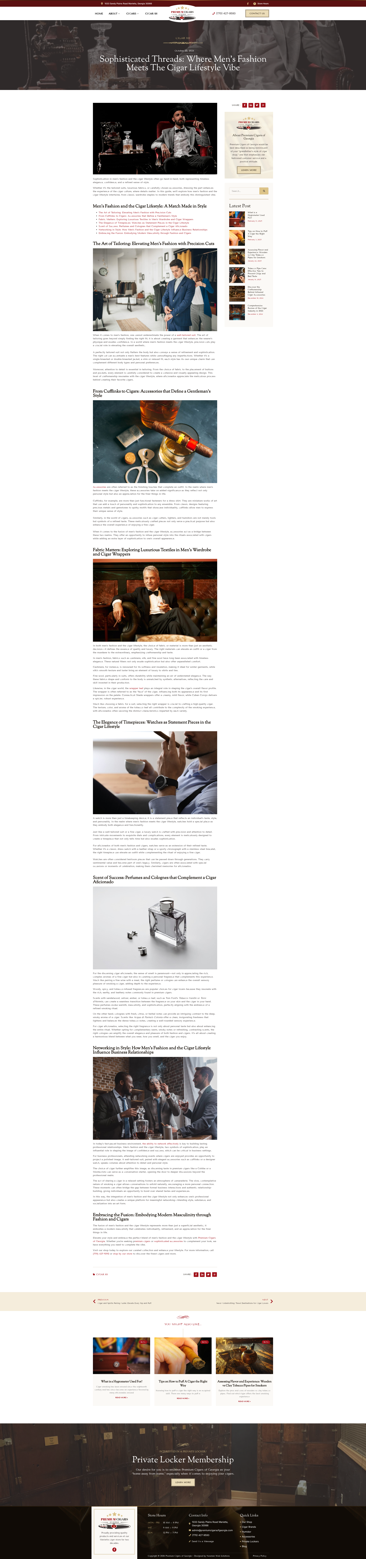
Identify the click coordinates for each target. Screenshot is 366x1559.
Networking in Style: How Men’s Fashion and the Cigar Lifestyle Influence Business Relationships (153, 229)
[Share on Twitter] (208, 1274)
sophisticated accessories (168, 1241)
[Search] (263, 191)
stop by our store (122, 1253)
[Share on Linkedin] (202, 1274)
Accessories (99, 487)
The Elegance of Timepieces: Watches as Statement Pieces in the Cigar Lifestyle (144, 222)
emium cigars (142, 1241)
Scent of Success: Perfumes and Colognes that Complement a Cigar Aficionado (143, 226)
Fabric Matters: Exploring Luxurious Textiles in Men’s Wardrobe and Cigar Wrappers (146, 219)
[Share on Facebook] (196, 1274)
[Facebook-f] (248, 3)
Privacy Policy (259, 1556)
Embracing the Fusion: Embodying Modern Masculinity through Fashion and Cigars (145, 233)
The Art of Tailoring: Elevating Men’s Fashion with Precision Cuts (135, 212)
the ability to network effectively (160, 1143)
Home (99, 13)
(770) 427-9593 (101, 1253)
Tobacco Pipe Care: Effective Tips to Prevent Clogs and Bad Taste (257, 272)
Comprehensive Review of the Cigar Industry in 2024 (257, 308)
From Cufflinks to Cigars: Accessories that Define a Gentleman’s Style (138, 216)
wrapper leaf (136, 688)
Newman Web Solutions (218, 1556)
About (113, 13)
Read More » (121, 1397)
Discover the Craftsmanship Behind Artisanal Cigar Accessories (256, 291)
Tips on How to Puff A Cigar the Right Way (257, 234)
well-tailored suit (186, 335)
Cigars (131, 13)
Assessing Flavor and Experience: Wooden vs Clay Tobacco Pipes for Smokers (258, 254)
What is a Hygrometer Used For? (256, 215)
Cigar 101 (151, 13)
